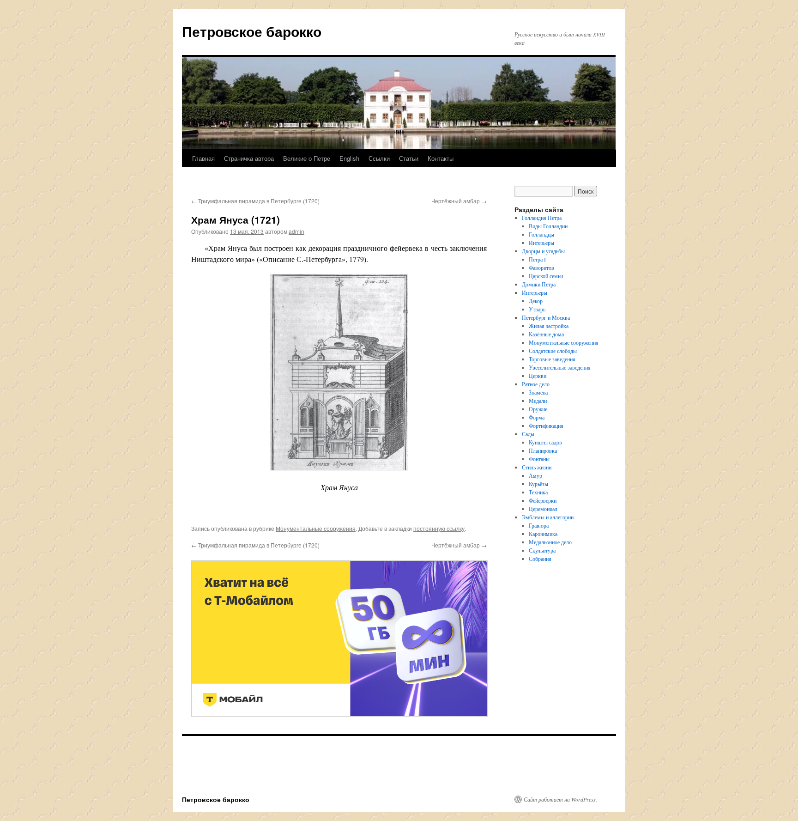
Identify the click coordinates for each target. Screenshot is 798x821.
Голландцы (541, 234)
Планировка (543, 450)
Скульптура (542, 550)
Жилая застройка (548, 325)
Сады (528, 434)
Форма (536, 417)
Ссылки (379, 158)
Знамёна (538, 392)
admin (296, 231)
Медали (538, 400)
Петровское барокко (251, 31)
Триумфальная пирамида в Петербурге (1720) (255, 201)
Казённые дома (546, 334)
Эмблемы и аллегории (548, 517)
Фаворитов (541, 267)
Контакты (440, 158)
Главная (203, 158)
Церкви (537, 375)
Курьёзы (538, 483)
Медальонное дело (550, 542)
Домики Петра (539, 284)
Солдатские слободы (553, 350)
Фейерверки (542, 500)
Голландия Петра (542, 217)
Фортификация (546, 425)
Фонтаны (539, 458)
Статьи (408, 158)
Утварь (537, 309)
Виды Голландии (548, 226)
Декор (536, 300)
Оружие (538, 409)
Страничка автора (249, 158)
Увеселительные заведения (560, 367)
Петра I (537, 259)
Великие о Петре (306, 158)
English (349, 158)
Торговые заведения (552, 359)
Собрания (540, 558)
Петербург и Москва (546, 317)
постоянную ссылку (439, 528)
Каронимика (543, 533)
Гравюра (539, 525)
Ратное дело (536, 384)
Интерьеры (541, 242)
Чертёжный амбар (459, 201)
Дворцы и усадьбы (543, 251)
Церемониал (543, 508)
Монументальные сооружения (316, 528)
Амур (535, 475)
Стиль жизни (536, 467)
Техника (538, 492)
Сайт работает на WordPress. (560, 799)
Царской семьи (546, 276)
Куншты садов (545, 442)
